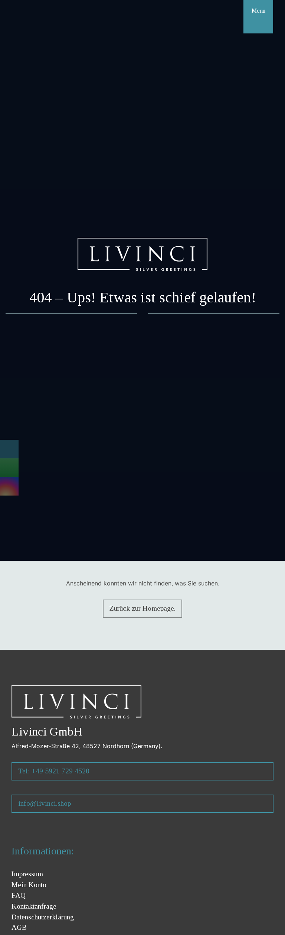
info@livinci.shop (44, 803)
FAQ (19, 895)
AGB (19, 927)
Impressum (27, 874)
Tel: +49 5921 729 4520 (53, 771)
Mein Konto (29, 885)
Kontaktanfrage (34, 906)
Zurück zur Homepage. (142, 608)
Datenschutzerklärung (43, 917)
